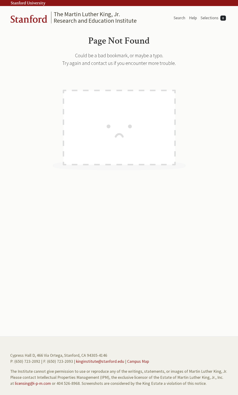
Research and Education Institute (95, 20)
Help (193, 17)
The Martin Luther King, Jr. (87, 14)
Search (179, 17)
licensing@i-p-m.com (33, 383)
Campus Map (138, 361)
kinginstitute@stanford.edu (100, 361)
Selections (212, 17)
